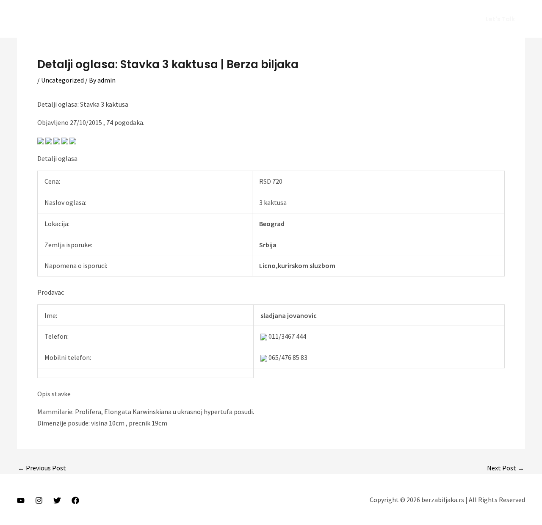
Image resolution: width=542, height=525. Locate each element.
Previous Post (42, 467)
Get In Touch (441, 19)
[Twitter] (57, 500)
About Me (339, 19)
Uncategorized (62, 80)
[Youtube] (21, 500)
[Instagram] (39, 500)
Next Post (505, 467)
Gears (401, 19)
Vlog (373, 19)
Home (303, 19)
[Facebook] (75, 500)
